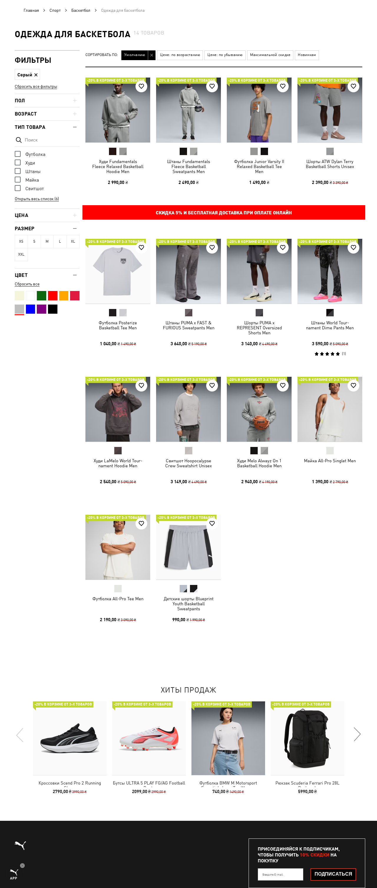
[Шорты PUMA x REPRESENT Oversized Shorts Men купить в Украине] (259, 271)
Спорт (55, 10)
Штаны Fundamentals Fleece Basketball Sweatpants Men (188, 166)
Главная (31, 10)
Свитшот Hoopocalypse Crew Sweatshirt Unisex (188, 463)
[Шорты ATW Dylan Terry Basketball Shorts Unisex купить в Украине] (329, 110)
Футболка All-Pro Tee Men (117, 598)
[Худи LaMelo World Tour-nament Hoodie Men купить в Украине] (117, 409)
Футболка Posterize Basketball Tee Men (118, 325)
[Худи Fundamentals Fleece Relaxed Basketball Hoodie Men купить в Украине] (117, 110)
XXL (21, 254)
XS (21, 241)
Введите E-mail (272, 874)
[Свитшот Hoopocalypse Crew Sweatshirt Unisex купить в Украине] (188, 409)
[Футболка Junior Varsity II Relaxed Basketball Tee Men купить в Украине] (259, 110)
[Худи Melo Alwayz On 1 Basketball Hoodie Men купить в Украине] (259, 409)
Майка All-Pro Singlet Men (330, 460)
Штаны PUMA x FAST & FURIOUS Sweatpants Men (188, 325)
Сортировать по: (101, 55)
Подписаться (333, 874)
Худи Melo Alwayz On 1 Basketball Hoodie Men (259, 463)
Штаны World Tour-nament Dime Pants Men (330, 325)
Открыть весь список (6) (37, 198)
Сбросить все (27, 284)
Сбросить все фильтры (36, 86)
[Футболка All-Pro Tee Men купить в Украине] (117, 547)
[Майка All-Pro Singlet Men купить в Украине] (329, 409)
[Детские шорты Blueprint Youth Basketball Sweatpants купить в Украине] (188, 547)
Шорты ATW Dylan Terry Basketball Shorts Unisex (330, 164)
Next (357, 734)
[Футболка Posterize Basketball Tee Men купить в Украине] (117, 271)
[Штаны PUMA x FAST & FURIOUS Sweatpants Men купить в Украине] (188, 271)
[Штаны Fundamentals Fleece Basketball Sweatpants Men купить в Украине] (188, 110)
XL (73, 241)
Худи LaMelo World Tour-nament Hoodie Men (118, 463)
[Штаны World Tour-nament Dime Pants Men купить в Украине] (329, 271)
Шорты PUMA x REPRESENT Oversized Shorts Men (259, 327)
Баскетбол (80, 10)
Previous (20, 734)
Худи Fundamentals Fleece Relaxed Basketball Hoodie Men (117, 166)
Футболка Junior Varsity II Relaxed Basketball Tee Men (259, 166)
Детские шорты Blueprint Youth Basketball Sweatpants (189, 603)
